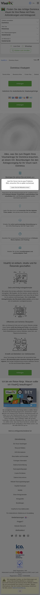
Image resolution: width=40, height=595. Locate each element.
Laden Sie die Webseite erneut (20, 187)
